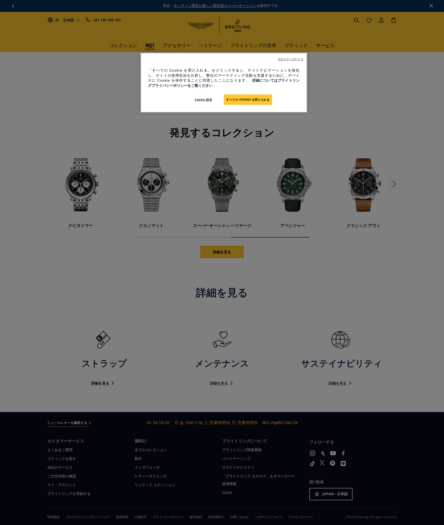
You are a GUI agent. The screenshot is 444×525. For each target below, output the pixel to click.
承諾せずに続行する (290, 59)
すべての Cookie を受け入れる (248, 99)
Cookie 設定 (203, 99)
